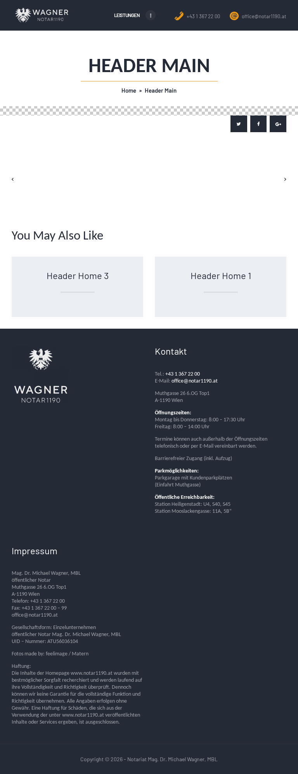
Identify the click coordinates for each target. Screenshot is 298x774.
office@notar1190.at (263, 16)
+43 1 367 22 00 (202, 16)
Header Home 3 (78, 275)
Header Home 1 (221, 275)
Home (128, 90)
